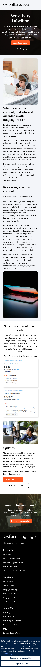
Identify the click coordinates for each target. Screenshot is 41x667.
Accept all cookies (20, 663)
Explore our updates (13, 479)
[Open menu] (36, 4)
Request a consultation (20, 521)
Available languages (20, 49)
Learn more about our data (16, 485)
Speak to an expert (20, 43)
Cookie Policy (7, 654)
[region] (20, 652)
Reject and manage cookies (20, 658)
